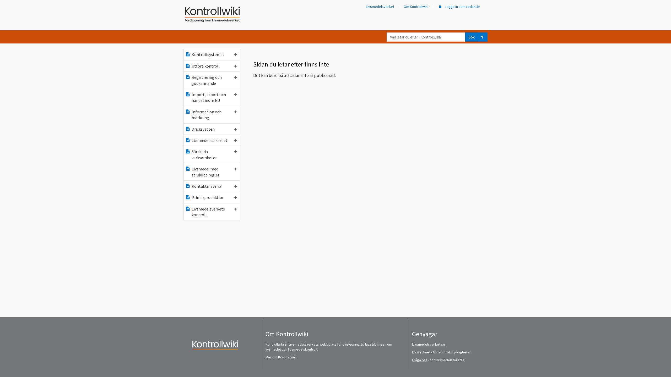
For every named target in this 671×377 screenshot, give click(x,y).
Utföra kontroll (206, 66)
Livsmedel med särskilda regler (205, 171)
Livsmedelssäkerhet (210, 140)
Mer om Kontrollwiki (281, 357)
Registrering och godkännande (207, 80)
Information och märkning (206, 114)
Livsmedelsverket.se (428, 344)
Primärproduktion (208, 197)
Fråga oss (420, 360)
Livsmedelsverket (380, 6)
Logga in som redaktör (462, 6)
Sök (472, 37)
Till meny (13, 8)
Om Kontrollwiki (416, 6)
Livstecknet (421, 352)
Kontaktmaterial (207, 186)
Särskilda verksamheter (204, 154)
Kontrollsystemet (208, 54)
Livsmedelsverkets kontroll (208, 211)
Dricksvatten (203, 129)
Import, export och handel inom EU (209, 97)
